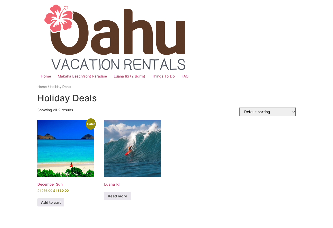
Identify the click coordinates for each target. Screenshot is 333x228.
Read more (117, 196)
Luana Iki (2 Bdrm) (129, 76)
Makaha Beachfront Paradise (82, 76)
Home (46, 76)
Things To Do (163, 76)
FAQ (185, 76)
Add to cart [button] (51, 202)
